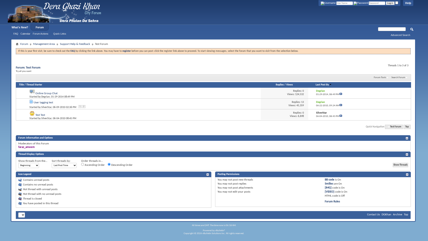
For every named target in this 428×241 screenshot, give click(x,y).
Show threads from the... (32, 161)
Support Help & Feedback (75, 44)
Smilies (329, 183)
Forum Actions (40, 33)
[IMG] (328, 187)
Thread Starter (34, 84)
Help (408, 3)
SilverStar (46, 107)
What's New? (20, 27)
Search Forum (398, 77)
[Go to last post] (341, 94)
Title (21, 84)
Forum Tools (380, 77)
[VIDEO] (329, 191)
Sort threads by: (61, 161)
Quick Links (59, 33)
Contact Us (373, 214)
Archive (397, 214)
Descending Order (122, 165)
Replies (280, 84)
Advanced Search (400, 35)
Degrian (45, 97)
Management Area (44, 44)
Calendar (25, 33)
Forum (40, 27)
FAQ (15, 33)
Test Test (40, 115)
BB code (329, 179)
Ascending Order (94, 165)
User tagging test (43, 102)
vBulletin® (220, 230)
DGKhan (386, 214)
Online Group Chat (46, 93)
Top (407, 127)
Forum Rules (332, 201)
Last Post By (322, 84)
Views (289, 84)
